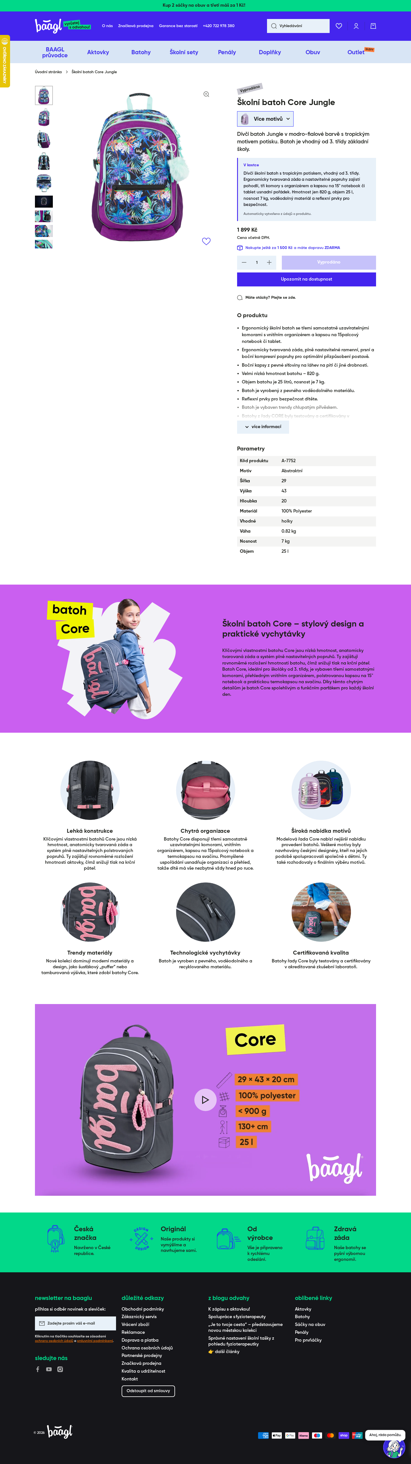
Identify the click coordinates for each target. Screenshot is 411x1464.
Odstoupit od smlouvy (148, 1391)
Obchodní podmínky (143, 1309)
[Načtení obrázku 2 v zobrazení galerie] (44, 117)
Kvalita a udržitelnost (143, 1371)
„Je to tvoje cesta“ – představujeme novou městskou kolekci (245, 1328)
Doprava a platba (140, 1340)
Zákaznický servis (139, 1317)
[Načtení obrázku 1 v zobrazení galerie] (44, 95)
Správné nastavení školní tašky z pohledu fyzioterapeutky (241, 1341)
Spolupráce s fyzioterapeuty (237, 1317)
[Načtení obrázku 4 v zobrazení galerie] (44, 161)
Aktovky (303, 1309)
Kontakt (130, 1379)
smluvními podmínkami (95, 1341)
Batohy (302, 1317)
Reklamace (133, 1332)
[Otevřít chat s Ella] (394, 1447)
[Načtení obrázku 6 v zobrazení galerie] (44, 202)
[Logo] (63, 26)
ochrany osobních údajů (54, 1341)
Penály (301, 1332)
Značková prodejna (141, 1363)
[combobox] (298, 26)
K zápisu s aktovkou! (229, 1309)
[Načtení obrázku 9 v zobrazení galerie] (44, 246)
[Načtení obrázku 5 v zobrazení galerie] (44, 183)
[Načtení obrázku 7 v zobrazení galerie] (44, 216)
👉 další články (223, 1352)
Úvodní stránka (48, 72)
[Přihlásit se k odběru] (109, 1323)
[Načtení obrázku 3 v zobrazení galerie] (44, 139)
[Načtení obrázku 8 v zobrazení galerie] (44, 231)
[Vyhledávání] (272, 26)
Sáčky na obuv (310, 1325)
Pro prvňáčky (308, 1340)
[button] (373, 26)
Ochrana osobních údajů (147, 1348)
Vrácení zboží (135, 1325)
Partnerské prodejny (142, 1356)
